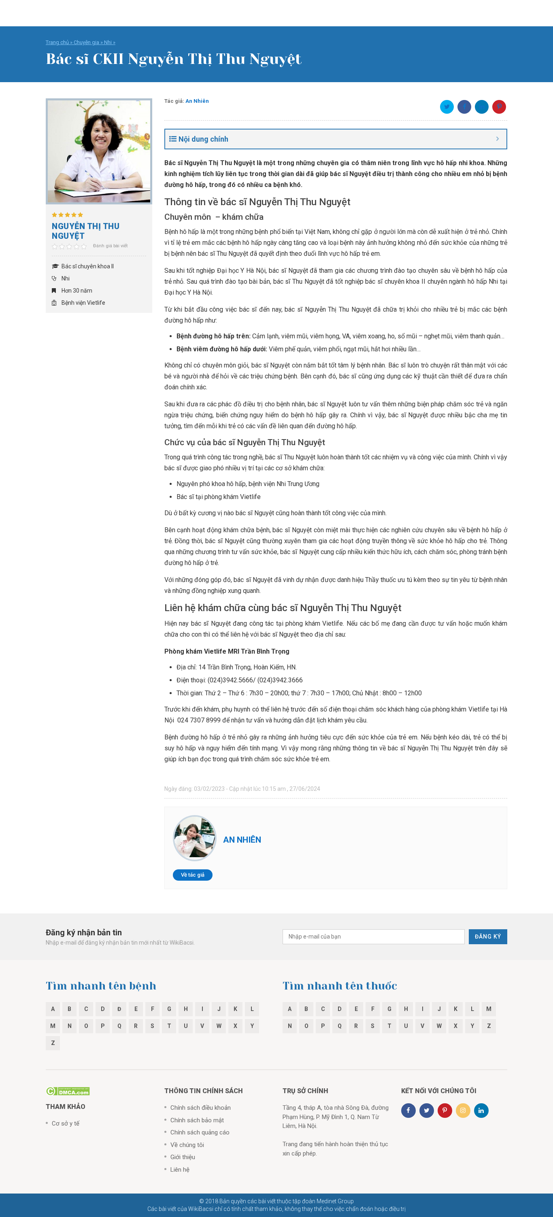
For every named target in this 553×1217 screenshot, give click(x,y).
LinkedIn (481, 106)
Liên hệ (179, 1169)
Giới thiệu (182, 1157)
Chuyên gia (86, 42)
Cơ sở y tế (65, 1123)
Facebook (464, 106)
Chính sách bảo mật (197, 1120)
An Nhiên (197, 101)
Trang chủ (57, 42)
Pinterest (499, 106)
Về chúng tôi (187, 1145)
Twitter (446, 106)
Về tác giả (192, 875)
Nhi (108, 42)
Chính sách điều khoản (200, 1107)
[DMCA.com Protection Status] (68, 1090)
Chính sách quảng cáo (200, 1132)
